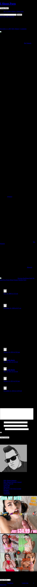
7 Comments (22, 29)
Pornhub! (6, 490)
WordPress (10, 583)
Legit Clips (7, 485)
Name (1, 422)
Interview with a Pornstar (7, 16)
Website (2, 429)
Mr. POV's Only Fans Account (12, 488)
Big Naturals (27, 43)
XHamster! (7, 493)
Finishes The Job (8, 484)
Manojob (29, 267)
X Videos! (6, 492)
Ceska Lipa (25, 583)
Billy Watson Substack (10, 480)
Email (1, 426)
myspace (9, 196)
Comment (3, 407)
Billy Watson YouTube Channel (13, 482)
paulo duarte (11, 360)
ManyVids (7, 487)
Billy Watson (15, 29)
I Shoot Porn (8, 3)
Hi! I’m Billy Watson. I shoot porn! (14, 11)
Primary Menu (4, 8)
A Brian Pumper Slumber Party (14, 280)
